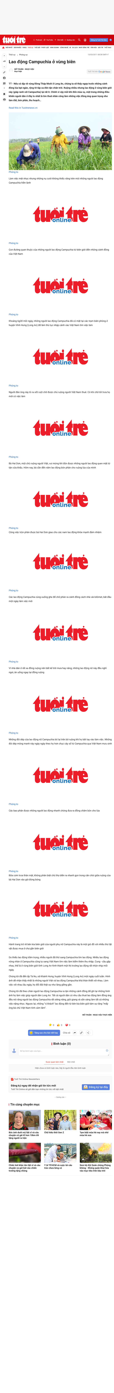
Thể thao (107, 47)
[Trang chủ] (3, 47)
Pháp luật (45, 47)
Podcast (39, 40)
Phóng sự (23, 55)
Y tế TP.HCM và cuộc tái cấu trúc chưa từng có (58, 1166)
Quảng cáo (71, 40)
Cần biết (60, 40)
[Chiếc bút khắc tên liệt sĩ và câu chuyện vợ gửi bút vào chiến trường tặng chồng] (25, 1153)
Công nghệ (64, 47)
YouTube (49, 40)
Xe (70, 47)
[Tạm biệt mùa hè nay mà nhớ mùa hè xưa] (96, 1120)
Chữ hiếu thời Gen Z (54, 1132)
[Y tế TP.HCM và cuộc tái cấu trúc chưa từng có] (60, 1153)
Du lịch (75, 47)
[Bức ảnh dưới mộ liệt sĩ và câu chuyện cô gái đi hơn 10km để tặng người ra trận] (25, 1120)
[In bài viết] (4, 99)
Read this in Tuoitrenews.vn (23, 108)
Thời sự (30, 47)
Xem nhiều (17, 47)
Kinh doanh (54, 47)
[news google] (99, 71)
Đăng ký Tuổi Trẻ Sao (99, 40)
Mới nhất (9, 47)
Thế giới (37, 47)
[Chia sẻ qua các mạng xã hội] (88, 1033)
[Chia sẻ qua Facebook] (74, 1033)
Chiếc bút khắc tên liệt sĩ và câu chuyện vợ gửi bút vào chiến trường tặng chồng (24, 1168)
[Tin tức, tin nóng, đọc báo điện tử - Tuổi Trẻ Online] (14, 40)
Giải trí (100, 47)
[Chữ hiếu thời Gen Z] (60, 1120)
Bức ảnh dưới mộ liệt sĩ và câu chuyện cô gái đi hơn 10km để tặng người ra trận (24, 1135)
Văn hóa (94, 47)
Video (24, 47)
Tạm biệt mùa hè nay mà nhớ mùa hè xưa (94, 1134)
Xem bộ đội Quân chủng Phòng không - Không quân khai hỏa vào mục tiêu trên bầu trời (95, 1168)
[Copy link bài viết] (81, 1033)
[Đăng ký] (96, 1087)
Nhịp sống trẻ (84, 47)
